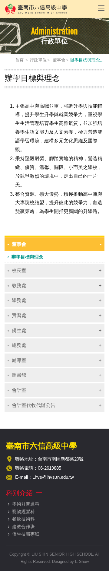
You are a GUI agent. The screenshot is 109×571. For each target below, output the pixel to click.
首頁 (19, 60)
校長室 (19, 270)
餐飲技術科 (23, 519)
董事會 (58, 60)
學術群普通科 (25, 503)
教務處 (19, 285)
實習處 (19, 315)
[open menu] (101, 8)
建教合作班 (23, 526)
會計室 (19, 390)
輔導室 (19, 360)
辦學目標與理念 (27, 256)
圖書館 (19, 375)
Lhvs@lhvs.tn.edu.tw (53, 477)
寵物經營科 (23, 511)
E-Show (82, 561)
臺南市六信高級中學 (47, 9)
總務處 (19, 345)
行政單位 (38, 60)
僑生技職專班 (25, 534)
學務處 (19, 300)
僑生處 (19, 330)
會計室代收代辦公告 (33, 405)
